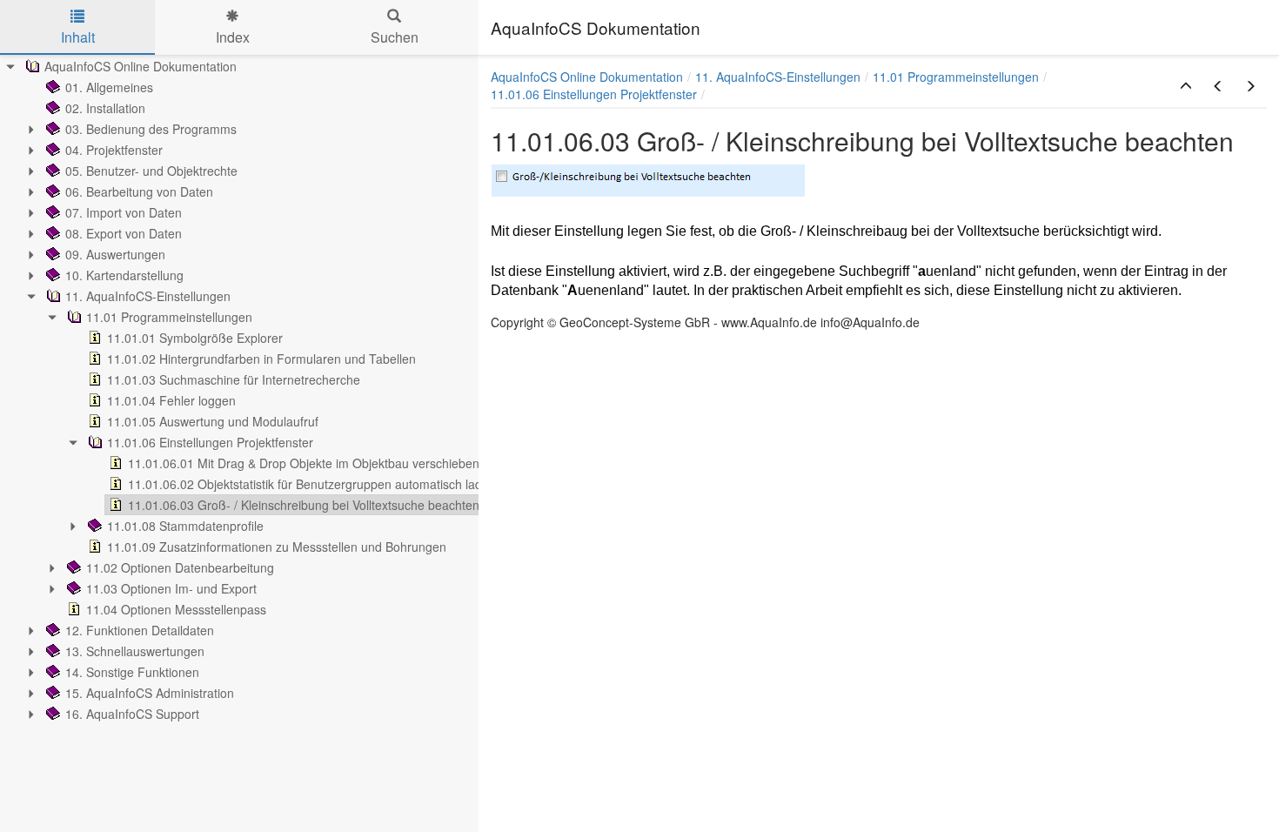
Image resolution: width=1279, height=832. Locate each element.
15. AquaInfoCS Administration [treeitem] (149, 692)
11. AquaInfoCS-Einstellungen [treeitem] (148, 296)
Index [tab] (233, 37)
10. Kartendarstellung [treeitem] (124, 275)
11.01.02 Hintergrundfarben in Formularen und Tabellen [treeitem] (261, 358)
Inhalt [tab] (78, 37)
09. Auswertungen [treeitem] (115, 254)
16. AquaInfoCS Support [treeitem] (132, 713)
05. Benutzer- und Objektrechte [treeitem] (151, 170)
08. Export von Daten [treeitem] (123, 233)
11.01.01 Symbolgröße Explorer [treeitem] (195, 337)
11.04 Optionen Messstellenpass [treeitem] (176, 609)
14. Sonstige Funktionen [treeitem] (132, 672)
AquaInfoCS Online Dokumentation (587, 76)
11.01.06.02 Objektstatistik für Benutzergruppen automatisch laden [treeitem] (312, 484)
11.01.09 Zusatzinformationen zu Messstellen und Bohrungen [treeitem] (276, 546)
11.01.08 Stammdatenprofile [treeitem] (185, 525)
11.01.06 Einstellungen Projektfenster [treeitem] (210, 442)
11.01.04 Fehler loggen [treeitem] (171, 400)
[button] (1185, 86)
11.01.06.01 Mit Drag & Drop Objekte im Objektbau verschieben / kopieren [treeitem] (333, 463)
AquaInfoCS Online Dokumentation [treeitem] (140, 66)
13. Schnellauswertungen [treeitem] (134, 651)
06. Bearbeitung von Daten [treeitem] (139, 191)
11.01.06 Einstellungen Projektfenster (594, 94)
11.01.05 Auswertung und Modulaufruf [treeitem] (212, 421)
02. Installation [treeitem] (105, 108)
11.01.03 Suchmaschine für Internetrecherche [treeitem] (233, 379)
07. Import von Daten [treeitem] (123, 212)
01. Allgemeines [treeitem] (109, 87)
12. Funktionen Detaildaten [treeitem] (139, 630)
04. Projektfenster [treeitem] (114, 149)
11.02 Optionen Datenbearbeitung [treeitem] (180, 567)
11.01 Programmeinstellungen (956, 76)
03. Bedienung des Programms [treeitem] (151, 129)
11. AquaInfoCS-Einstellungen (777, 76)
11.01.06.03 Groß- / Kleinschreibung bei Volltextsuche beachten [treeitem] (303, 504)
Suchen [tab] (395, 37)
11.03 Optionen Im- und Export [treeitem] (171, 588)
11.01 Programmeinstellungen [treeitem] (169, 316)
